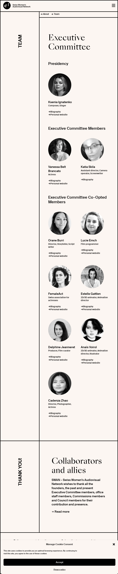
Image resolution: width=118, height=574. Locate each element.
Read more (62, 512)
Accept (59, 562)
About (46, 14)
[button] (113, 544)
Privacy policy (59, 569)
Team (56, 14)
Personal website (58, 114)
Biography (55, 111)
